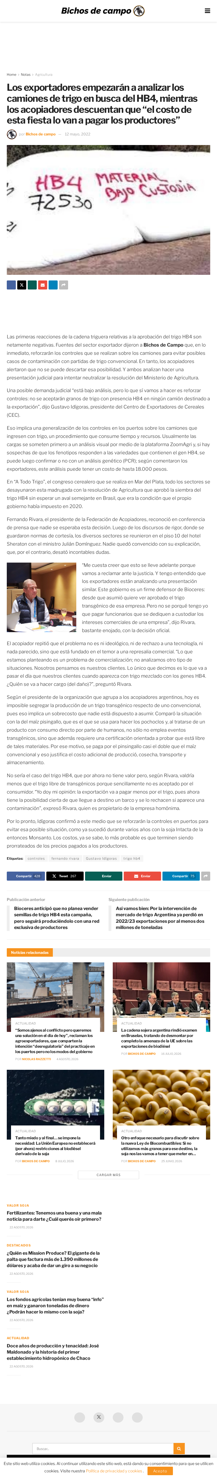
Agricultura (44, 74)
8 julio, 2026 (64, 1161)
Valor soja (18, 1205)
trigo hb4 (131, 858)
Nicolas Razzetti (36, 1059)
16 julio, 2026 (171, 1053)
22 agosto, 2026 (21, 1227)
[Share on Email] (42, 284)
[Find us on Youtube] (118, 1417)
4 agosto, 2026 (67, 1059)
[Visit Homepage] (103, 11)
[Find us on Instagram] (137, 1417)
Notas (26, 74)
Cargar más (109, 1175)
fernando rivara (65, 858)
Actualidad (25, 1023)
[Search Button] (179, 1448)
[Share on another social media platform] (63, 284)
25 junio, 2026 (171, 1161)
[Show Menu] (207, 11)
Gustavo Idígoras (101, 858)
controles (36, 858)
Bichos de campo (41, 134)
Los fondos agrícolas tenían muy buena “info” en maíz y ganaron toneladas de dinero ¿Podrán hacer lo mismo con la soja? (55, 1306)
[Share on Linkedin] (53, 284)
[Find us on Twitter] (99, 1417)
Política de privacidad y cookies (114, 1470)
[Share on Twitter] (21, 284)
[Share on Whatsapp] (32, 284)
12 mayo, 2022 (77, 134)
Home (11, 74)
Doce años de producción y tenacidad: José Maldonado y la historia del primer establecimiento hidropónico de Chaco (53, 1352)
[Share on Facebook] (11, 284)
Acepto (160, 1471)
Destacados (19, 1245)
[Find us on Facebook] (79, 1417)
